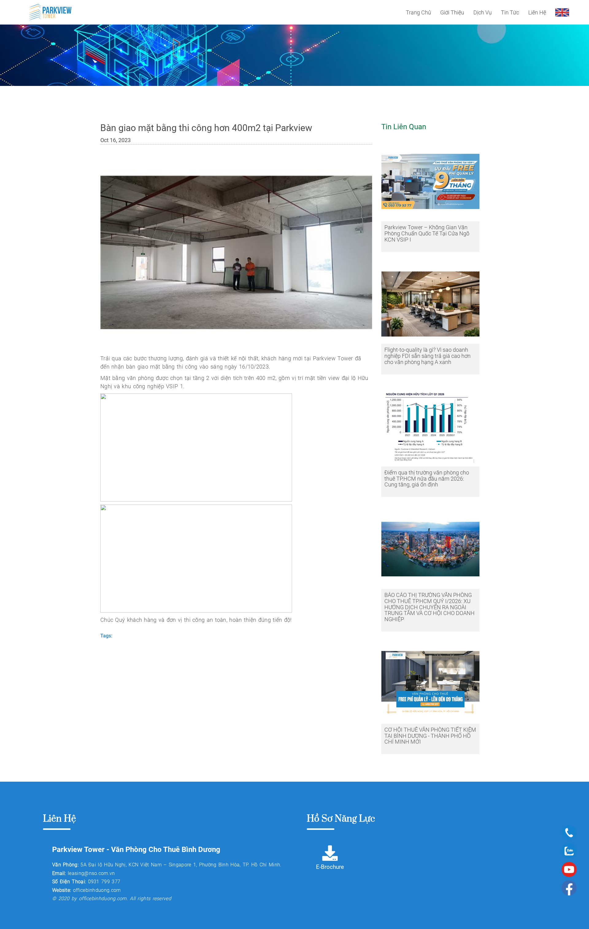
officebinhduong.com (97, 890)
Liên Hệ (537, 12)
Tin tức (510, 12)
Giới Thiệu (452, 12)
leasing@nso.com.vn (91, 873)
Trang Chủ (418, 12)
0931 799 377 (104, 881)
